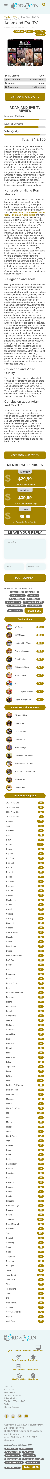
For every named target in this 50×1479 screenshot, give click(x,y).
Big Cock (10, 858)
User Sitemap (10, 1392)
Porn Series (32, 1370)
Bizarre (9, 868)
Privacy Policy (10, 1398)
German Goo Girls (22, 651)
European (10, 974)
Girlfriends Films (22, 667)
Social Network (12, 1224)
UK (7, 1298)
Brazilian (10, 881)
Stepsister (10, 1256)
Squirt (8, 1252)
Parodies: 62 (35, 606)
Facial (9, 979)
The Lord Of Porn (11, 17)
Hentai (9, 1048)
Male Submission (13, 1094)
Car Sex (9, 891)
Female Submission (14, 993)
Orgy (8, 1141)
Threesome (11, 1289)
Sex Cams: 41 (15, 611)
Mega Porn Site (13, 1108)
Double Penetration (14, 956)
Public (9, 1192)
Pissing (9, 1168)
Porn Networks (19, 1360)
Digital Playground (23, 699)
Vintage (9, 1307)
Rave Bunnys (20, 747)
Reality (9, 1196)
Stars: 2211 (32, 592)
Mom (8, 1118)
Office (8, 1131)
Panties (9, 1145)
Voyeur (9, 1317)
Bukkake (10, 886)
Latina (9, 1076)
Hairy (8, 1039)
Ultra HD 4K (11, 1303)
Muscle (9, 1127)
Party (8, 1155)
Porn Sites (25, 17)
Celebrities (11, 900)
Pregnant (10, 1182)
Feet (8, 988)
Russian (9, 1210)
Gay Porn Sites (19, 1379)
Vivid (17, 683)
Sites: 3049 (17, 592)
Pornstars (10, 1173)
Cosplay (9, 918)
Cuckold (9, 928)
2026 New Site (12, 817)
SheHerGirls (20, 780)
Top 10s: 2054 (17, 595)
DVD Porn (36, 17)
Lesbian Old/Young (14, 1085)
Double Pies (20, 788)
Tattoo (8, 1270)
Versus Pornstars (23, 1351)
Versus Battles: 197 (33, 602)
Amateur (9, 821)
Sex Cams (33, 1379)
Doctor (9, 951)
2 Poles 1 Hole (21, 715)
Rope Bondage (12, 1206)
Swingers (10, 1266)
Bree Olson (18, 212)
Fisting (9, 1002)
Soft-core (10, 1229)
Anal (8, 826)
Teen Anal (10, 1280)
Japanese (10, 1067)
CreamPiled (20, 723)
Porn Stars (33, 1360)
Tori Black (15, 215)
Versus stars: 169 (16, 606)
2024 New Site (12, 807)
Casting (9, 895)
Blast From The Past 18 (25, 772)
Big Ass (9, 854)
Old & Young (11, 1136)
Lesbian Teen (12, 1090)
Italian (8, 1062)
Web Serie (10, 1321)
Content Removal (11, 1407)
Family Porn (11, 983)
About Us (8, 1387)
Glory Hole (10, 1034)
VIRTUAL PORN (13, 1312)
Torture (9, 1293)
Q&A (10, 1351)
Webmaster (9, 1404)
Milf (7, 1113)
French (9, 1011)
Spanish (9, 1238)
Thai (8, 1284)
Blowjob (9, 872)
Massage (10, 1099)
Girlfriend (10, 1025)
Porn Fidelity (20, 659)
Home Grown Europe (24, 764)
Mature (9, 1104)
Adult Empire (20, 675)
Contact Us (9, 1389)
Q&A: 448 (33, 595)
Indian (9, 1053)
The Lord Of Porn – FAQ (14, 1401)
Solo (8, 1233)
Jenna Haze (31, 212)
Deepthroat (11, 946)
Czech (9, 942)
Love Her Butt (20, 739)
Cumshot (10, 937)
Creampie (10, 923)
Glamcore (10, 1030)
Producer (40, 34)
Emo (8, 969)
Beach (9, 849)
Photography (11, 1164)
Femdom (10, 997)
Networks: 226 (13, 602)
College (9, 914)
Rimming (10, 1201)
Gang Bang (11, 1016)
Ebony (9, 965)
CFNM (9, 905)
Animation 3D (12, 831)
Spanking (10, 1243)
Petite (8, 1159)
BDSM (9, 844)
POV (8, 1178)
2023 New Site (12, 803)
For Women (11, 1006)
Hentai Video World (23, 643)
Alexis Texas (28, 215)
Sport (8, 1247)
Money (9, 1122)
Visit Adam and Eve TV (25, 96)
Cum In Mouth (12, 932)
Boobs (9, 877)
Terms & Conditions (12, 1395)
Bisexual (10, 863)
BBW (8, 840)
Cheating (10, 909)
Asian (8, 835)
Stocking (10, 1261)
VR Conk (19, 627)
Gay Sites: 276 (16, 599)
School (9, 1215)
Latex (8, 1071)
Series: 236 (33, 599)
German (9, 1020)
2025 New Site (12, 812)
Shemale (10, 1219)
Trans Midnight (21, 731)
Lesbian (9, 1081)
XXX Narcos (20, 635)
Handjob (10, 1043)
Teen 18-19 (11, 1275)
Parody (29, 31)
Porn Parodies (18, 1370)
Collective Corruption (24, 755)
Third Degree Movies (24, 691)
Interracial (10, 1057)
